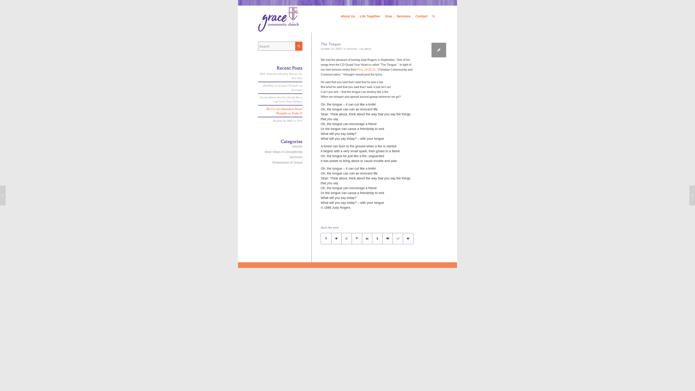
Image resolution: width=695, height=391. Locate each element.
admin (367, 48)
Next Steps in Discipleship (283, 152)
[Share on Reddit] (398, 238)
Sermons (351, 48)
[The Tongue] (438, 50)
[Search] (433, 16)
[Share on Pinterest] (357, 238)
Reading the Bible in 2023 (287, 120)
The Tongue (331, 44)
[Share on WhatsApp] (347, 238)
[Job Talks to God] (3, 195)
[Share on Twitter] (336, 238)
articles (297, 146)
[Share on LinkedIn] (367, 238)
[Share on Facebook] (326, 238)
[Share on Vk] (388, 238)
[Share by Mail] (408, 238)
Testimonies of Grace (287, 162)
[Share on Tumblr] (377, 238)
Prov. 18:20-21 (366, 69)
